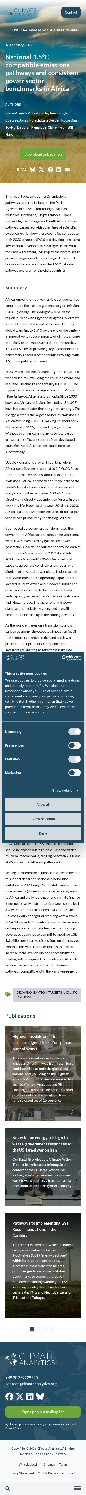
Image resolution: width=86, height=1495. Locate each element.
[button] (7, 1488)
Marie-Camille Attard (21, 113)
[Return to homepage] (20, 12)
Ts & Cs (67, 1424)
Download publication (43, 154)
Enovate (59, 1454)
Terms (63, 1464)
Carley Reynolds (51, 113)
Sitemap (49, 1464)
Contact (71, 12)
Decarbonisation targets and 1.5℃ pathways (47, 994)
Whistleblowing (29, 1464)
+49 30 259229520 (21, 1377)
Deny (43, 833)
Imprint (72, 1473)
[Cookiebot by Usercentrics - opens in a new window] (62, 658)
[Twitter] (20, 1396)
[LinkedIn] (30, 1396)
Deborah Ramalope (31, 127)
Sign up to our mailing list (43, 1411)
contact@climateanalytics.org (31, 1383)
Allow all (43, 804)
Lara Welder (50, 120)
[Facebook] (9, 1396)
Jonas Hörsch (29, 120)
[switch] (74, 745)
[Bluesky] (40, 1396)
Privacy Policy (13, 1428)
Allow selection (43, 819)
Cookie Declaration (51, 1473)
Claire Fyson (57, 127)
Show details (62, 790)
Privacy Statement (21, 1473)
